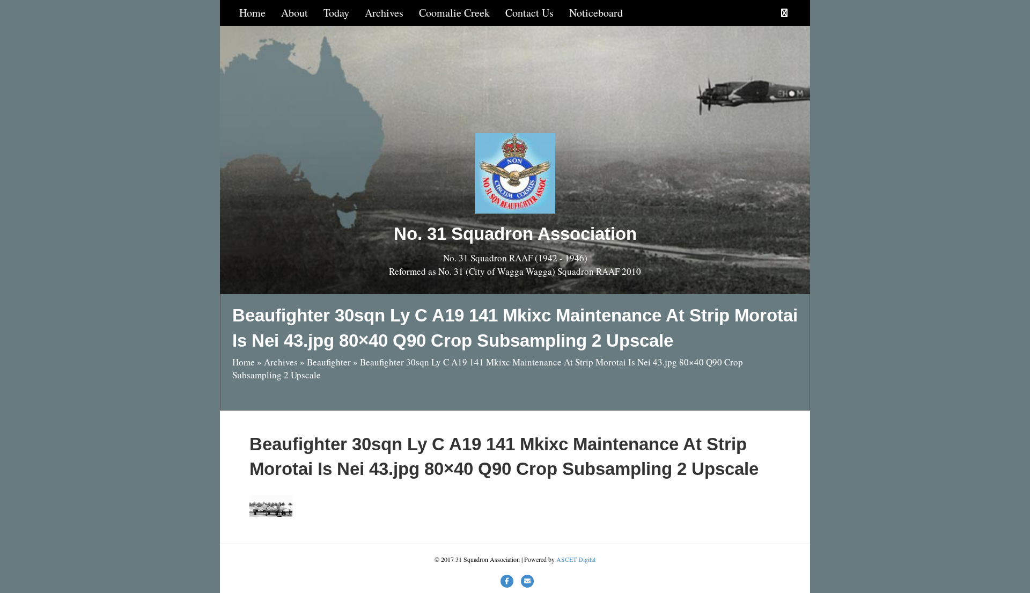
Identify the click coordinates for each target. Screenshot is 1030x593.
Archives (384, 12)
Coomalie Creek (454, 12)
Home (252, 12)
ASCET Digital (575, 559)
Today (336, 12)
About (294, 12)
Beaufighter (329, 362)
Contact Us (529, 12)
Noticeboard (596, 12)
